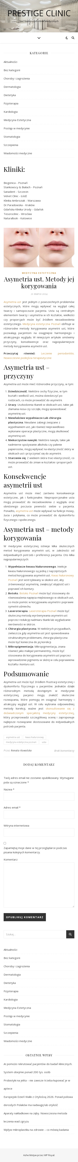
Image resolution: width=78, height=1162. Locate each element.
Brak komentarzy (64, 750)
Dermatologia (12, 87)
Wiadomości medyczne (18, 153)
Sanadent (9, 191)
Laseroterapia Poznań (43, 611)
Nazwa (9, 789)
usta (44, 742)
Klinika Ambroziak (14, 200)
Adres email (12, 807)
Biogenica (10, 183)
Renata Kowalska (21, 750)
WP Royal (49, 1155)
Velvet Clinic (11, 196)
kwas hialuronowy (34, 737)
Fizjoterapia (11, 103)
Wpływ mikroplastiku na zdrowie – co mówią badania (36, 1129)
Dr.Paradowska (13, 205)
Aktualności (10, 62)
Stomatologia (12, 136)
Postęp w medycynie (17, 128)
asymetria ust (24, 511)
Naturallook (11, 218)
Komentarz (11, 859)
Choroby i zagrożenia (17, 78)
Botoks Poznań (28, 593)
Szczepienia (11, 145)
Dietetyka (10, 95)
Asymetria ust (12, 302)
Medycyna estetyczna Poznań (41, 324)
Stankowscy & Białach (17, 187)
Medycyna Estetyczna (17, 120)
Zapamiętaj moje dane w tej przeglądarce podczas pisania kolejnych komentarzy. (35, 850)
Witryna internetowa (16, 825)
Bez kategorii (12, 70)
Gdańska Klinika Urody (17, 209)
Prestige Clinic (39, 13)
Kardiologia (11, 111)
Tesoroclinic (11, 214)
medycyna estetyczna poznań (21, 742)
